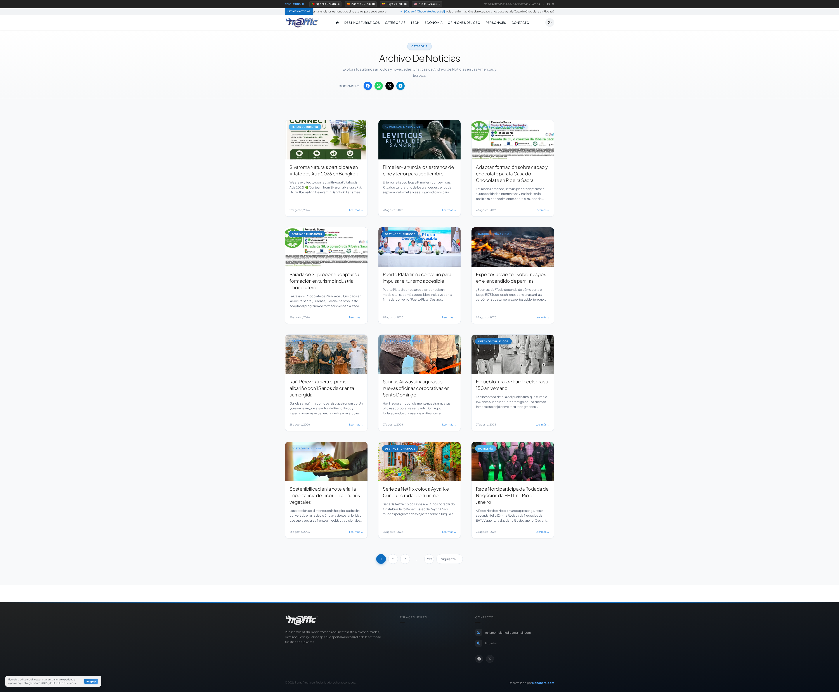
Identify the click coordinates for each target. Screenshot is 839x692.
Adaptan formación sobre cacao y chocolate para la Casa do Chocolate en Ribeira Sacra (401, 11)
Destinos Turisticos (362, 22)
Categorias (395, 22)
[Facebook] (548, 4)
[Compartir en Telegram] (400, 86)
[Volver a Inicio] (302, 22)
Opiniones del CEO (464, 22)
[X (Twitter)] (553, 4)
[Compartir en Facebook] (368, 86)
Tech (415, 22)
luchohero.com (543, 683)
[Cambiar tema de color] (549, 22)
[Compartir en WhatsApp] (378, 86)
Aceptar (91, 681)
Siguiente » (449, 559)
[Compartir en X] (389, 86)
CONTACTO (520, 22)
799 (429, 559)
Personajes (496, 22)
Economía (433, 22)
